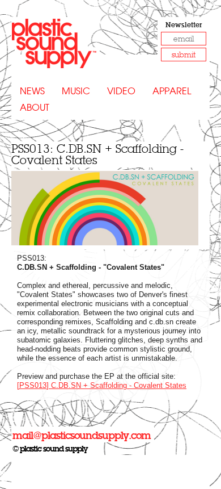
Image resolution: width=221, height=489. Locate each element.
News (32, 91)
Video (121, 91)
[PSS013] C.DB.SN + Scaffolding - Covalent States (101, 385)
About (34, 107)
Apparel (171, 91)
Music (76, 91)
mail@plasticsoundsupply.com (81, 435)
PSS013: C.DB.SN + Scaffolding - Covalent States (97, 154)
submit (184, 55)
